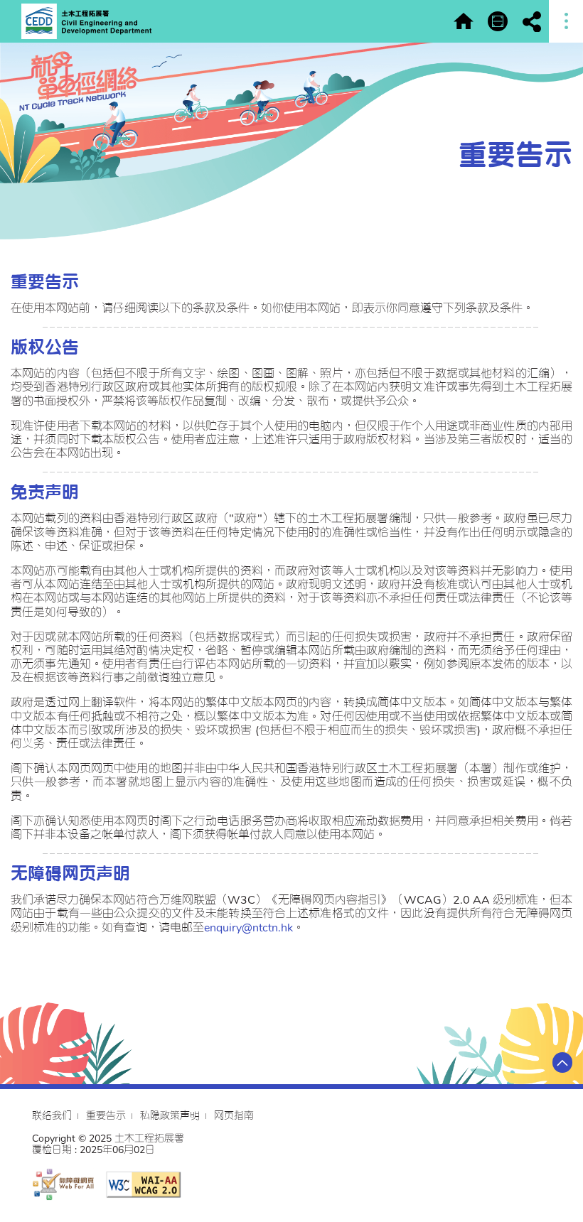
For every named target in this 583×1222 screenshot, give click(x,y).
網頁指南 (234, 1116)
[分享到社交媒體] (532, 21)
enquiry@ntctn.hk (248, 928)
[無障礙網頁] (63, 1183)
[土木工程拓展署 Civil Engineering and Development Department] (86, 21)
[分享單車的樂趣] (498, 21)
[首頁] (463, 21)
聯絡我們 (52, 1116)
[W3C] (143, 1184)
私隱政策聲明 (170, 1116)
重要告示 (106, 1116)
